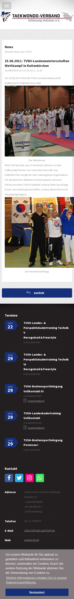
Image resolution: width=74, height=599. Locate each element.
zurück (39, 293)
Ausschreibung (36, 401)
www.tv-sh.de (31, 540)
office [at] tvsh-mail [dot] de (39, 530)
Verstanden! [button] (37, 592)
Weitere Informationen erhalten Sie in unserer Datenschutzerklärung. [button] (36, 580)
